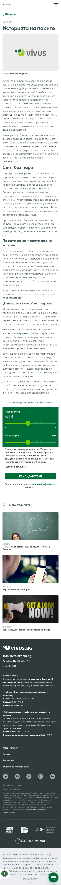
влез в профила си (43, 484)
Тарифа (7, 754)
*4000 (11, 666)
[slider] (27, 423)
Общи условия (10, 747)
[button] (56, 4)
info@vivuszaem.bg (17, 656)
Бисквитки (8, 760)
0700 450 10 (21, 661)
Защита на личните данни (16, 766)
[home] (7, 5)
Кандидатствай (30, 476)
